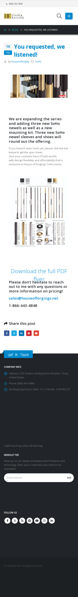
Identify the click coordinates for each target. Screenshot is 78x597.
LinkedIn (21, 333)
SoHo (38, 61)
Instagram (44, 521)
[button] (59, 16)
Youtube (37, 521)
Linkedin (52, 521)
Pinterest (29, 333)
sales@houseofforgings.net (33, 298)
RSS (22, 521)
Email (36, 333)
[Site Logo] (14, 16)
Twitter (14, 333)
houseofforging (20, 61)
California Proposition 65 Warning (23, 445)
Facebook (6, 333)
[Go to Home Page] (5, 30)
